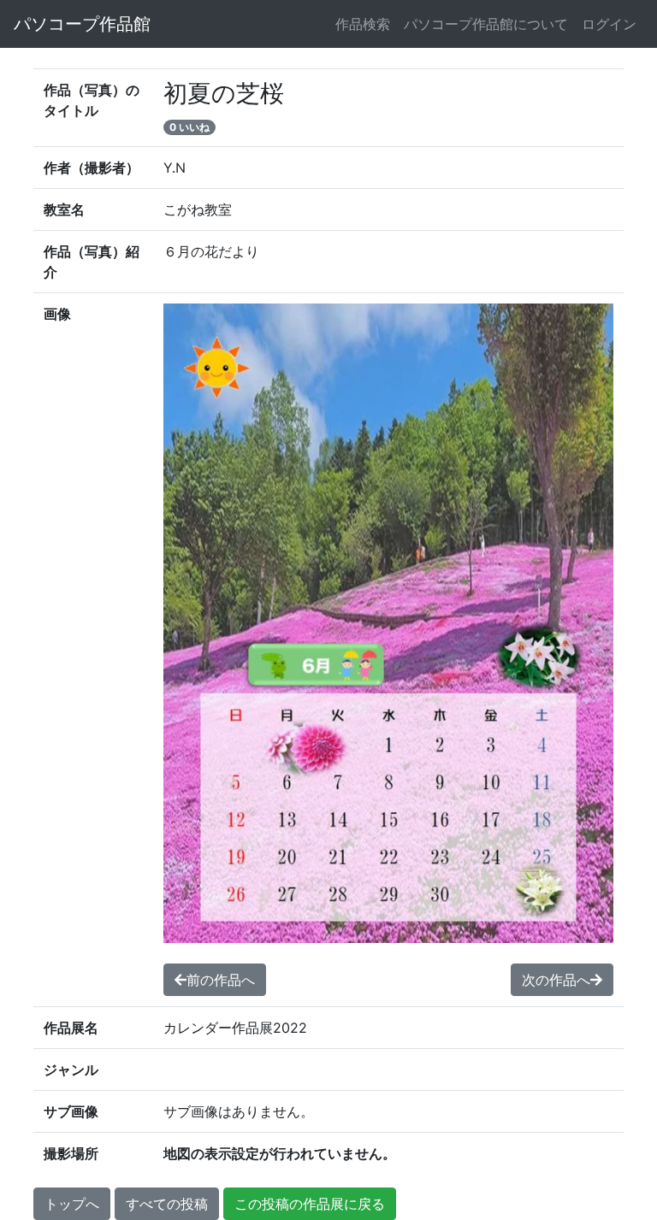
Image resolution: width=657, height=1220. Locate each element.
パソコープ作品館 (82, 24)
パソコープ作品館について (486, 23)
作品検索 (362, 23)
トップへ (71, 1203)
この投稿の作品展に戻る (309, 1203)
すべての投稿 (167, 1203)
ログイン (609, 23)
